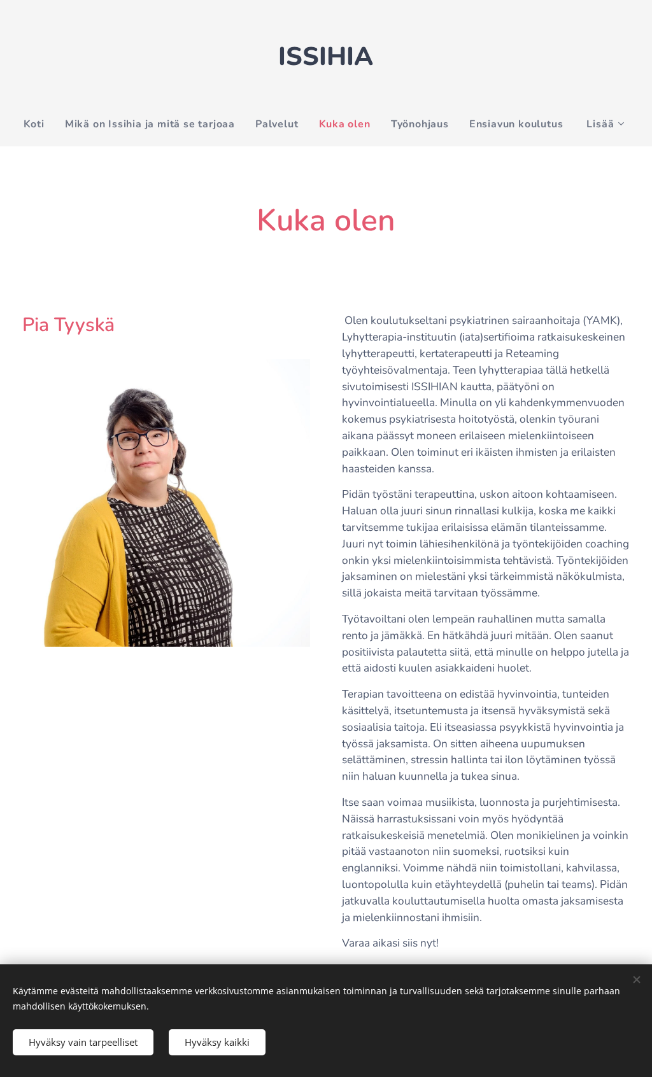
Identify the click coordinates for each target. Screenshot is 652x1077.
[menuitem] (39, 124)
